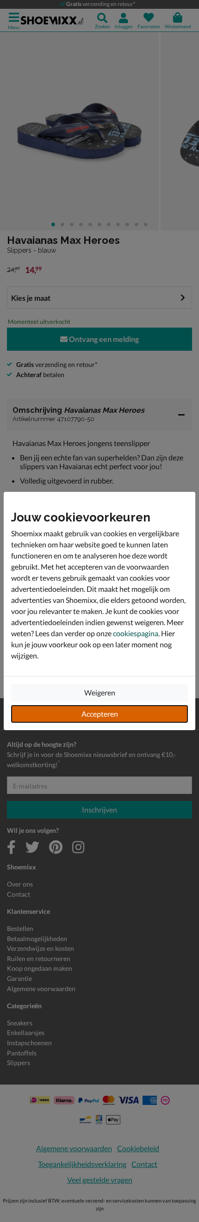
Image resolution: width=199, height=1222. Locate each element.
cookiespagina (135, 633)
